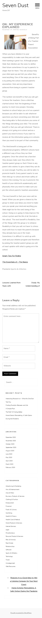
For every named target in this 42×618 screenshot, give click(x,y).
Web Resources (11, 566)
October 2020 (10, 444)
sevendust (23, 30)
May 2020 (9, 457)
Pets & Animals (11, 540)
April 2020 (9, 461)
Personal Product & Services (14, 536)
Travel (8, 560)
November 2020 (11, 441)
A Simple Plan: (10, 409)
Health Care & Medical (13, 520)
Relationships (10, 546)
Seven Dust (15, 5)
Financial (9, 506)
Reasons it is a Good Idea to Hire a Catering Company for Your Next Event (24, 581)
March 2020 (9, 464)
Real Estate (9, 543)
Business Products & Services (15, 496)
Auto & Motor (10, 493)
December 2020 (11, 437)
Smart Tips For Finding (11, 256)
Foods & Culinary (11, 510)
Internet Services (11, 526)
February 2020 (10, 467)
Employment (10, 503)
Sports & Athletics (18, 269)
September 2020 (11, 447)
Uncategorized (10, 563)
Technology (9, 556)
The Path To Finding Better (14, 412)
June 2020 (9, 454)
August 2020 (10, 451)
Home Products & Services (14, 523)
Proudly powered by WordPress (21, 613)
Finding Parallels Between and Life (17, 405)
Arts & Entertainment (12, 489)
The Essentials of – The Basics (15, 262)
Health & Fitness (11, 516)
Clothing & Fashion (12, 499)
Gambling (9, 513)
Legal (7, 530)
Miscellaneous (10, 533)
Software (8, 550)
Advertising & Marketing (13, 486)
